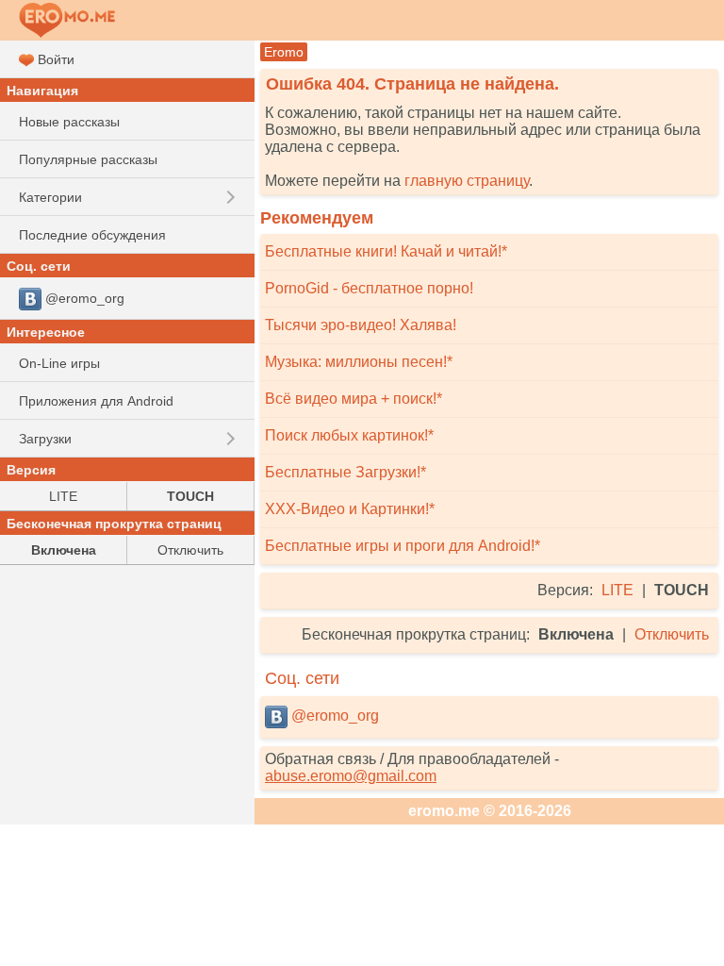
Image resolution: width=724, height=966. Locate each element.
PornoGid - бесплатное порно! (369, 288)
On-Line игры (59, 363)
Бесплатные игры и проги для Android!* (402, 546)
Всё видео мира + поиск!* (353, 399)
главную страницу (466, 181)
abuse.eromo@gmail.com (350, 776)
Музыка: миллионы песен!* (358, 362)
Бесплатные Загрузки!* (345, 472)
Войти (54, 59)
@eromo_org (333, 716)
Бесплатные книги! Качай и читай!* (386, 251)
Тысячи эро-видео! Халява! (360, 325)
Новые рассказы (69, 121)
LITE (617, 590)
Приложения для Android (96, 400)
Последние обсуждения (92, 234)
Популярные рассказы (88, 159)
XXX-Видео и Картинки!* (350, 509)
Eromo (284, 51)
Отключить (671, 634)
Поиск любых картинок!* (349, 435)
